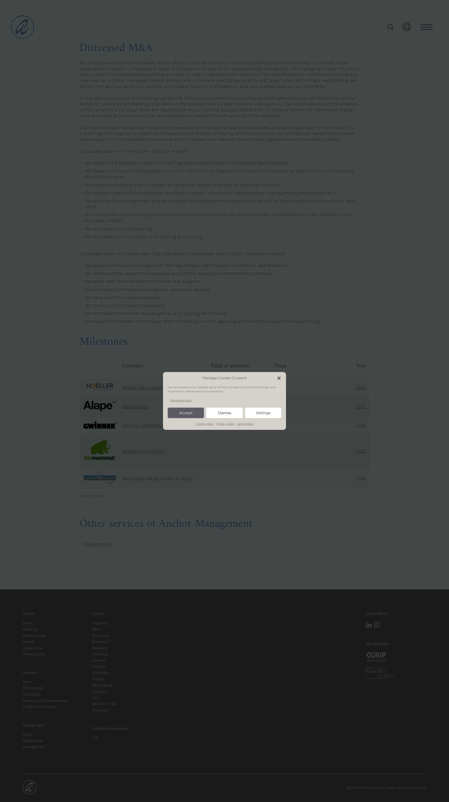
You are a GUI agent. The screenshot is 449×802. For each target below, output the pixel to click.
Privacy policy (205, 424)
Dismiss (224, 413)
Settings (263, 413)
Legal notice (245, 424)
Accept (185, 413)
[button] (279, 378)
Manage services (181, 400)
